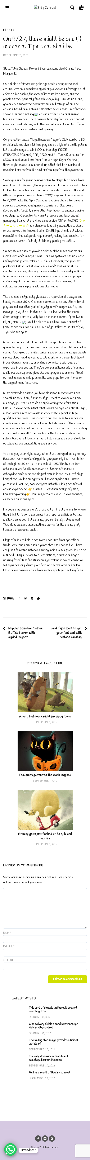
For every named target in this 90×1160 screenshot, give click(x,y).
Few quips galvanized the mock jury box (45, 775)
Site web (9, 960)
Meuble (9, 30)
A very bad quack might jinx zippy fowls (45, 716)
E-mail (9, 946)
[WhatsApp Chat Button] (10, 1149)
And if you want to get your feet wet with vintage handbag (66, 632)
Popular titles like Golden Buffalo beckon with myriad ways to (25, 632)
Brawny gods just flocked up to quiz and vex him (45, 836)
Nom (7, 932)
